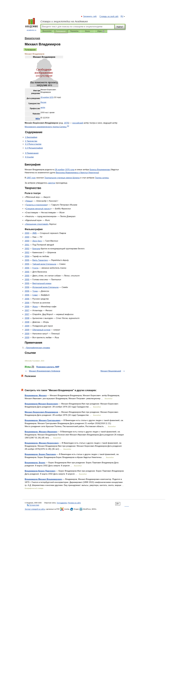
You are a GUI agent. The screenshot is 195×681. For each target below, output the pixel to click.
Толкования (60, 31)
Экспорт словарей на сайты (35, 509)
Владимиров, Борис (35, 462)
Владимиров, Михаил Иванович (41, 431)
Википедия (47, 31)
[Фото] (44, 87)
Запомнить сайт (90, 16)
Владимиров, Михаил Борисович (42, 443)
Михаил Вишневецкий (110, 371)
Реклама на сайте (74, 503)
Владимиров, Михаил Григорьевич (42, 420)
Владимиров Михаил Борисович (41, 404)
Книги (87, 31)
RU (122, 16)
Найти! (120, 27)
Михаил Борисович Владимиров (41, 412)
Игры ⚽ (100, 31)
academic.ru (31, 30)
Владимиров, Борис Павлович (40, 454)
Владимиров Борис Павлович (40, 471)
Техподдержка (62, 503)
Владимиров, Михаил (36, 395)
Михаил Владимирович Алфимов (44, 371)
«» (37, 224)
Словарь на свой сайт (108, 16)
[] (68, 126)
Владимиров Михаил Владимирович (43, 479)
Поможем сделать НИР (47, 367)
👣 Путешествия (33, 505)
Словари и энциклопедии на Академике (64, 21)
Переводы (74, 31)
